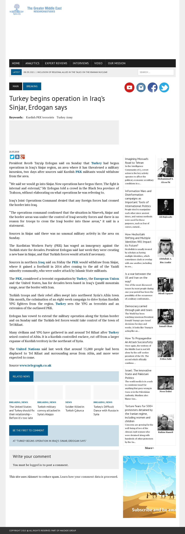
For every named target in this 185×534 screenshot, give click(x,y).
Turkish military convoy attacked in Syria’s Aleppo (48, 410)
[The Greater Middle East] (35, 9)
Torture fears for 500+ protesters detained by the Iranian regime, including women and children (139, 413)
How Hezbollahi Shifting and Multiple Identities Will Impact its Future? (138, 239)
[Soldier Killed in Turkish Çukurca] (78, 397)
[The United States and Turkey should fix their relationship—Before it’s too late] (22, 397)
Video (98, 63)
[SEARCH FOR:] (156, 72)
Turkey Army (65, 117)
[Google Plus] (22, 157)
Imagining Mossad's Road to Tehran (136, 160)
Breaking (14, 402)
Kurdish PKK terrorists (40, 117)
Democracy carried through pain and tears (138, 308)
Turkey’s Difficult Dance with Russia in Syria (106, 410)
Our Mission (116, 63)
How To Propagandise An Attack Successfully (139, 340)
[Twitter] (12, 157)
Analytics (32, 63)
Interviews (81, 63)
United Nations (28, 349)
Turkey (96, 163)
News (24, 402)
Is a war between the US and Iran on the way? (138, 277)
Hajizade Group (68, 530)
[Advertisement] (125, 29)
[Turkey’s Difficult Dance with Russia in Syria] (106, 397)
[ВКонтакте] (17, 157)
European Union (106, 278)
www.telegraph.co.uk (35, 365)
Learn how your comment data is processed (88, 477)
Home (16, 63)
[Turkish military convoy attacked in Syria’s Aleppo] (50, 397)
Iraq (41, 262)
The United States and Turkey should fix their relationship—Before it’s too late (22, 412)
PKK (79, 172)
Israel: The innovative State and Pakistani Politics (138, 374)
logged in (36, 465)
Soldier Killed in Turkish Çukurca (74, 408)
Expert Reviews (56, 63)
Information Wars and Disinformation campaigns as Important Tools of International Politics (138, 198)
